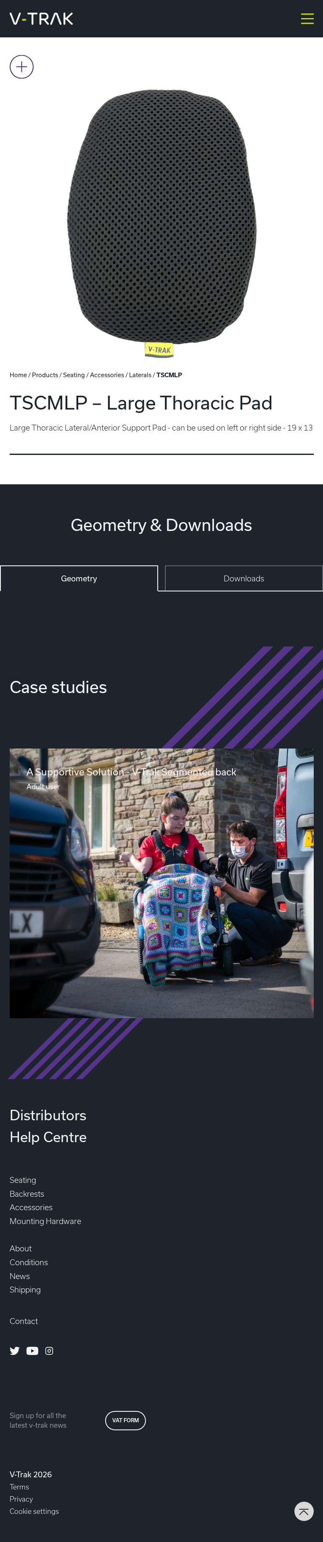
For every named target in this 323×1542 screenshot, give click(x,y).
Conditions (29, 1262)
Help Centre (48, 1137)
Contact (24, 1321)
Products (45, 374)
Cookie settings (34, 1511)
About (21, 1248)
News (20, 1276)
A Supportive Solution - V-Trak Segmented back (131, 771)
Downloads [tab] (244, 578)
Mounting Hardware (45, 1221)
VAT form (125, 1420)
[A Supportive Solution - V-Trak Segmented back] (162, 884)
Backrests (27, 1194)
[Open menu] (307, 18)
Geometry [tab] (79, 578)
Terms (19, 1487)
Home (18, 374)
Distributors (48, 1115)
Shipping (25, 1289)
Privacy (21, 1499)
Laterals (140, 374)
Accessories (107, 374)
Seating (74, 374)
